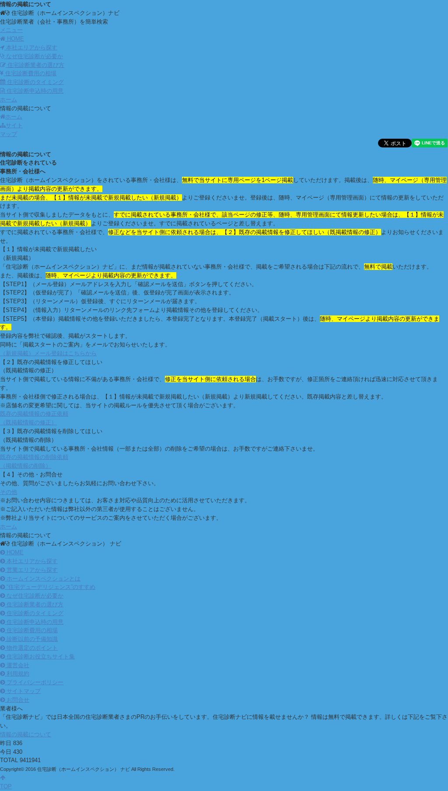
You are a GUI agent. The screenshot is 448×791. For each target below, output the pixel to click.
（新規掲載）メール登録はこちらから (48, 353)
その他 (8, 492)
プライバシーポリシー (34, 682)
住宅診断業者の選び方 (35, 65)
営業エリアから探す (31, 570)
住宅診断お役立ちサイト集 (40, 656)
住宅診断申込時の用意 (34, 91)
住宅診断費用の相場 (30, 73)
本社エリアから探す (30, 47)
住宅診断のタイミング (34, 82)
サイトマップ (23, 691)
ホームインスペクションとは (42, 578)
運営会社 (17, 665)
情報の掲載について (25, 734)
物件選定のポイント (31, 647)
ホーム (13, 116)
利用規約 (17, 673)
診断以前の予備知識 (31, 639)
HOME (14, 552)
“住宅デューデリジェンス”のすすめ (50, 587)
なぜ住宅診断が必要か (33, 56)
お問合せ (17, 699)
